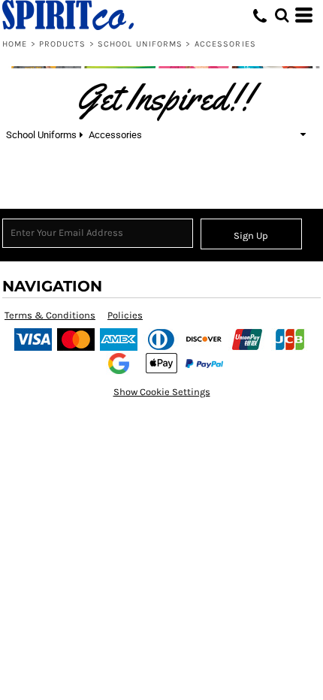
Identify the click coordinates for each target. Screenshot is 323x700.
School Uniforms (140, 44)
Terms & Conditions (50, 315)
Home (14, 44)
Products (62, 44)
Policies (125, 315)
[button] (281, 15)
